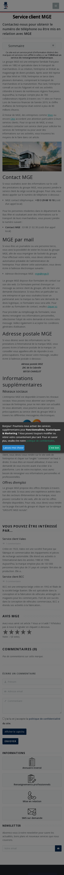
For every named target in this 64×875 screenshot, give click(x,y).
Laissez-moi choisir (13, 447)
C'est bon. (54, 447)
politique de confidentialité (40, 440)
